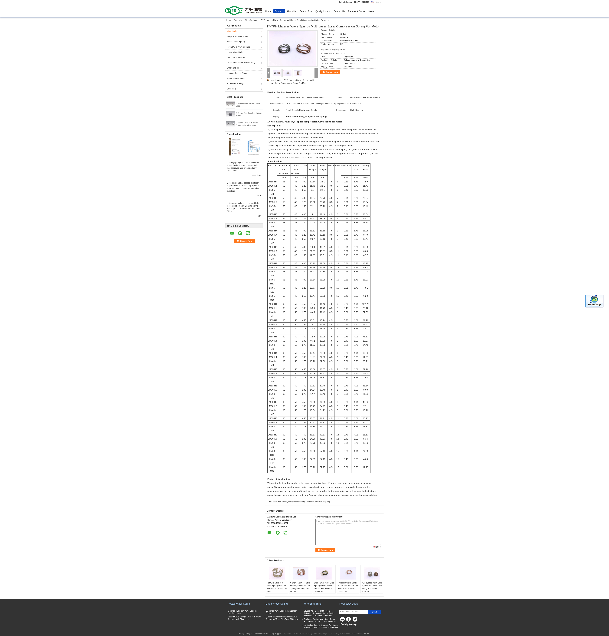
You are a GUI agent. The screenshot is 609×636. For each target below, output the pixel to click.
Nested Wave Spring (236, 42)
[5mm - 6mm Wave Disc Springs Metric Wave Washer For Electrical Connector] (324, 573)
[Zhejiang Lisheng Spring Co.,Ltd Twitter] (355, 620)
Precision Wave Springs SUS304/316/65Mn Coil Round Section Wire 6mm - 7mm (348, 587)
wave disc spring (280, 502)
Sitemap (352, 624)
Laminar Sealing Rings (237, 73)
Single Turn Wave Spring (238, 36)
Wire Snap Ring (234, 68)
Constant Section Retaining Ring (241, 63)
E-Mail (344, 624)
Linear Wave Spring (235, 52)
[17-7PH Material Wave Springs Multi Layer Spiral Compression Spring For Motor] (292, 48)
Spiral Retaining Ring (236, 57)
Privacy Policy (244, 634)
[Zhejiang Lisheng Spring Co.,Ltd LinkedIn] (342, 620)
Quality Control (322, 11)
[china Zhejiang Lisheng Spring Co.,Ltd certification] (234, 147)
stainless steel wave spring (318, 502)
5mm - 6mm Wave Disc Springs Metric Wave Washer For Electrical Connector (324, 587)
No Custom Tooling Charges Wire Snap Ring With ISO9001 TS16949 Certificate (321, 626)
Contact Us (339, 11)
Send (374, 612)
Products (279, 11)
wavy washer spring (296, 502)
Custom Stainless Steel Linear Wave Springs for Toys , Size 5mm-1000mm (282, 618)
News (371, 11)
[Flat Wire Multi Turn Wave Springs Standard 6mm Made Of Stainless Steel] (277, 573)
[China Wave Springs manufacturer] (244, 10)
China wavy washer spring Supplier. (267, 634)
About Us (291, 11)
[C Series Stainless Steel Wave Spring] (230, 114)
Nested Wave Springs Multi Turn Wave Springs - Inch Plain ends (244, 618)
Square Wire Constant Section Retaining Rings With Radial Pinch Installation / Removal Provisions (319, 613)
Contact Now (332, 72)
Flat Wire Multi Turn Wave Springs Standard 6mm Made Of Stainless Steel (277, 587)
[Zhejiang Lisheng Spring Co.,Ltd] (268, 73)
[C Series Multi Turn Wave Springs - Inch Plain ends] (230, 124)
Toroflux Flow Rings (235, 83)
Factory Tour (305, 11)
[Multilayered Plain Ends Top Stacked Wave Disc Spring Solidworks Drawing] (372, 573)
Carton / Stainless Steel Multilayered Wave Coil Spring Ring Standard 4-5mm (300, 587)
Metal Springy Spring (236, 78)
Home (268, 11)
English (379, 2)
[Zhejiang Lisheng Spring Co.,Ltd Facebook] (349, 620)
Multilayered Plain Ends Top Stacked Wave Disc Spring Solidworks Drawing (371, 587)
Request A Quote (356, 11)
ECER (366, 634)
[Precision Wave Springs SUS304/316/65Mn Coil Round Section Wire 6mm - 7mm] (348, 573)
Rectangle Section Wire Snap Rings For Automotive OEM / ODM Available (320, 620)
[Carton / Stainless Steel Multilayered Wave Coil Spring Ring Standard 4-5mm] (300, 573)
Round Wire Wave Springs (238, 47)
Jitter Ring (231, 89)
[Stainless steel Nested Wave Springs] (230, 104)
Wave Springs (251, 20)
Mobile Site (346, 628)
